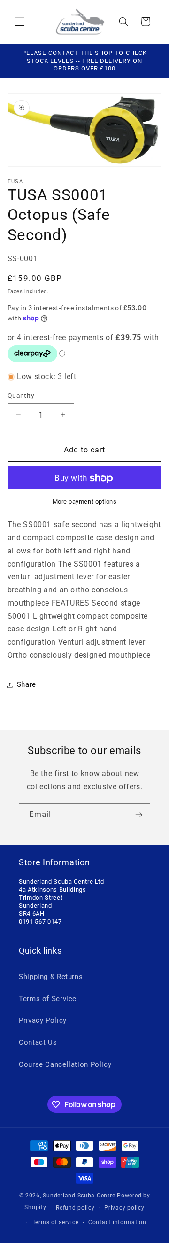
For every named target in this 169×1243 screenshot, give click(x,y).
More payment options (85, 501)
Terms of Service (48, 998)
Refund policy (75, 1207)
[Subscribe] (139, 814)
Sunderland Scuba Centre (79, 1195)
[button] (20, 21)
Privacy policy (124, 1207)
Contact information (117, 1222)
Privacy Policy (43, 1020)
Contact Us (38, 1042)
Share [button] (26, 684)
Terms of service (55, 1222)
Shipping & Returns (51, 976)
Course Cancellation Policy (65, 1064)
